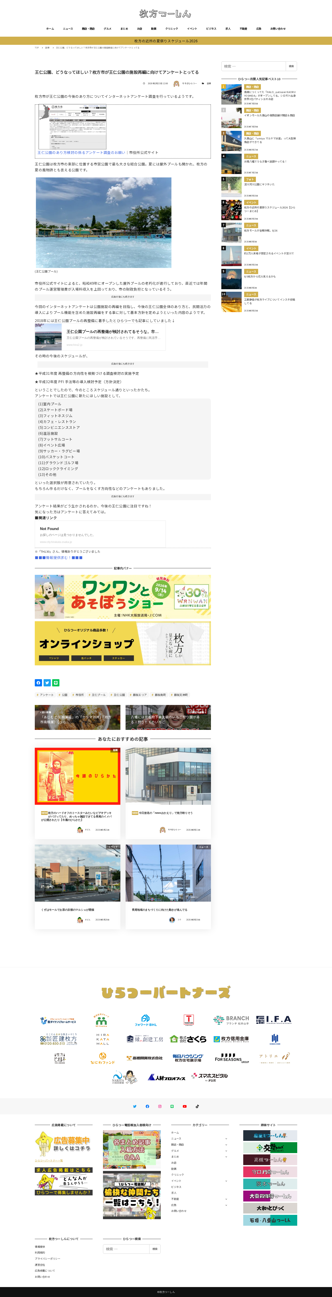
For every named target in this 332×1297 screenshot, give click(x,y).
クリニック (171, 28)
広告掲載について (45, 1270)
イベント (192, 28)
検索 (291, 66)
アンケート (46, 695)
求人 (228, 28)
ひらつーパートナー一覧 (49, 1160)
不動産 (243, 28)
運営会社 (40, 1264)
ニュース (68, 28)
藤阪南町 (160, 695)
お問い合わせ (278, 28)
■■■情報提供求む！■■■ (58, 557)
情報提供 (40, 1246)
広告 (259, 28)
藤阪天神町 (180, 695)
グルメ (107, 28)
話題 (209, 83)
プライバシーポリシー (47, 1258)
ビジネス (211, 28)
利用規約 (40, 1252)
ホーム (50, 28)
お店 (139, 28)
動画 (153, 28)
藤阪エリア (139, 695)
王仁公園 (119, 695)
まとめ (124, 28)
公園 (64, 695)
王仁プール (98, 695)
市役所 (79, 695)
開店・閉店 (88, 28)
